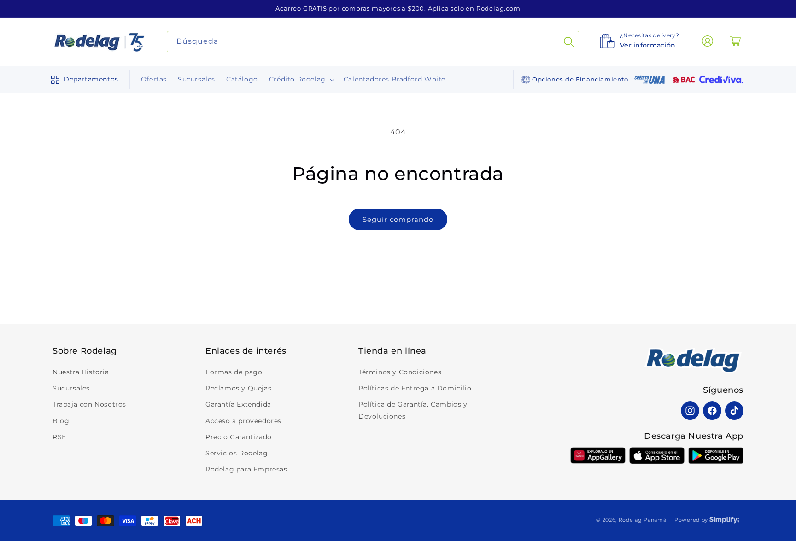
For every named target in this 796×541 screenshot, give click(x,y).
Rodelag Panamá (643, 520)
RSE (59, 437)
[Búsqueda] (569, 41)
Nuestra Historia (81, 372)
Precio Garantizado (238, 437)
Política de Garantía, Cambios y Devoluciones (413, 410)
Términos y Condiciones (399, 372)
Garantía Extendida (238, 404)
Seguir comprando (398, 219)
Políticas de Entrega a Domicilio (414, 388)
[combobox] (373, 41)
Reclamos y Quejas (238, 388)
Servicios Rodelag (236, 453)
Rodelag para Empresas (246, 469)
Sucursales (71, 388)
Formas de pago (233, 372)
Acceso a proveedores (243, 421)
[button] (82, 80)
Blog (61, 421)
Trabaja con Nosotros (89, 404)
